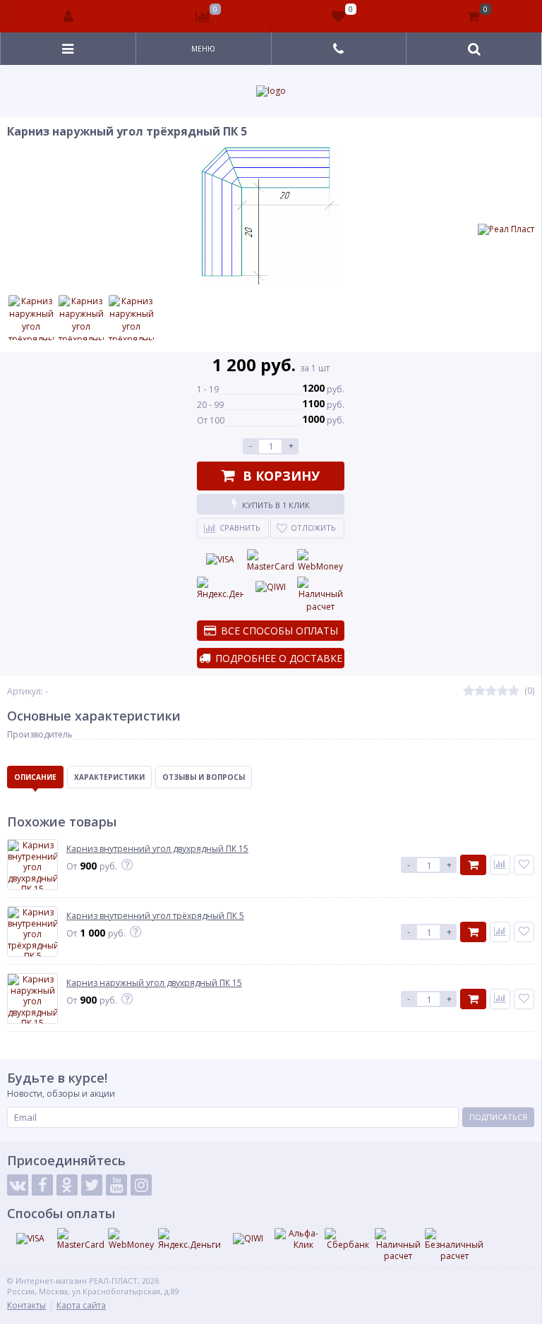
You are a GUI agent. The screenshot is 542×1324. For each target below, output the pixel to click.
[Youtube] (116, 1185)
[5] (513, 691)
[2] (480, 691)
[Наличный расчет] (320, 595)
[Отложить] (524, 865)
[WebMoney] (320, 561)
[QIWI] (270, 587)
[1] (468, 691)
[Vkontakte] (17, 1185)
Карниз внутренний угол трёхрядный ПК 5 (155, 916)
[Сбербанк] (348, 1239)
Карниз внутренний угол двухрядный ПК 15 (157, 849)
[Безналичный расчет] (454, 1244)
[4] (502, 691)
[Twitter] (91, 1185)
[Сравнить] (500, 865)
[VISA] (220, 559)
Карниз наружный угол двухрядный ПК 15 (154, 983)
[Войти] (68, 16)
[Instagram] (141, 1185)
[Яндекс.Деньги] (220, 589)
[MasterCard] (270, 561)
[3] (491, 691)
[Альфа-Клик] (298, 1239)
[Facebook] (42, 1185)
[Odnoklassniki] (67, 1185)
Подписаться (498, 1117)
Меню (203, 49)
